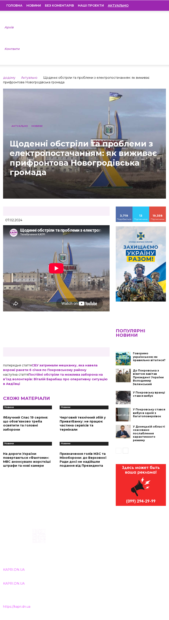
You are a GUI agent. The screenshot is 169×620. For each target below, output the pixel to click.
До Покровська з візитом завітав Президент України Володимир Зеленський (148, 377)
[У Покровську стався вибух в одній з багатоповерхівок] (123, 414)
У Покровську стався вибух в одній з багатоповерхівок (149, 413)
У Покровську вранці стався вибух (149, 394)
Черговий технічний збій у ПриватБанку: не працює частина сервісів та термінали (83, 423)
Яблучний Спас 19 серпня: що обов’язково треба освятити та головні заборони (25, 423)
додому (9, 78)
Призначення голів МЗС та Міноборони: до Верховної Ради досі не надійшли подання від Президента (83, 460)
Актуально (29, 78)
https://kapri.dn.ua (16, 607)
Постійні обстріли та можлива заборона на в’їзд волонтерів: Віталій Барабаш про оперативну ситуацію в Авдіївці (55, 379)
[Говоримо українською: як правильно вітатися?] (123, 358)
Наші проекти (91, 5)
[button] (159, 5)
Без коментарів (59, 5)
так (124, 208)
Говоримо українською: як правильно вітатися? (149, 357)
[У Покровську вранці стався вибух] (123, 397)
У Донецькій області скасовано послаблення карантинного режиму (149, 433)
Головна (14, 5)
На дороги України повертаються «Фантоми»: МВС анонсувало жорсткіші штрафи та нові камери (27, 460)
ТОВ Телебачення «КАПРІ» (77, 550)
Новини (33, 5)
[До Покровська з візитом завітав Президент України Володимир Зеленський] (123, 375)
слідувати (141, 208)
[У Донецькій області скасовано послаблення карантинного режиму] (123, 432)
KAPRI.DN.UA (14, 570)
